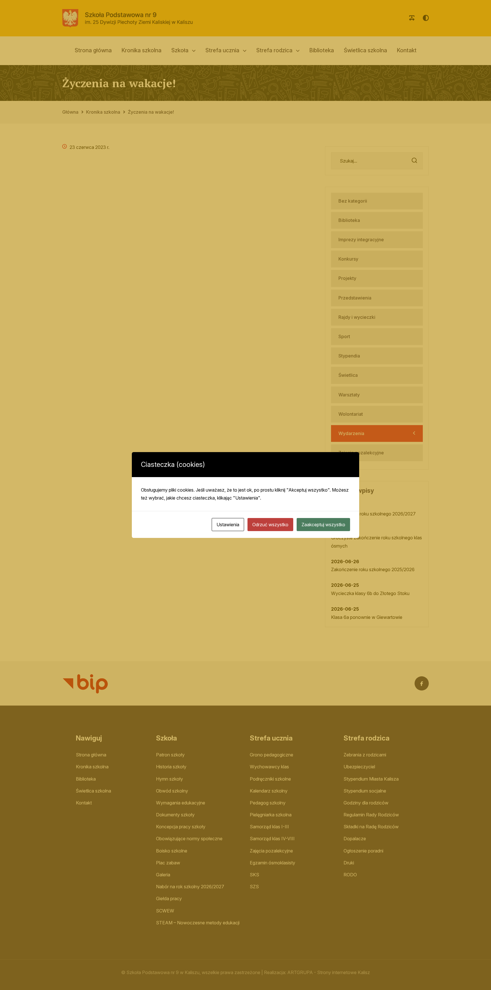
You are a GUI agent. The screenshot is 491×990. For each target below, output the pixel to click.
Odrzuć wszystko (270, 524)
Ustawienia (228, 524)
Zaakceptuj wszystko (323, 524)
